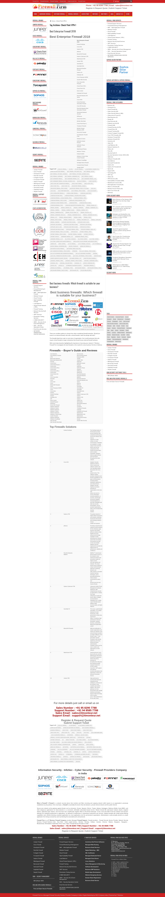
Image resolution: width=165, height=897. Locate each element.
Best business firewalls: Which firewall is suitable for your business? (76, 294)
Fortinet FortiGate (88, 234)
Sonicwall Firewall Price (56, 260)
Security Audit (111, 153)
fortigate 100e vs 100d (56, 226)
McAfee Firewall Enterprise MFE (58, 246)
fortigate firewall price (72, 229)
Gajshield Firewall (38, 189)
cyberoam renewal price (56, 205)
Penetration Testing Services (115, 45)
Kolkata (108, 332)
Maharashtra (128, 332)
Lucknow (114, 332)
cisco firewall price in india (78, 190)
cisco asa (93, 188)
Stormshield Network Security (74, 265)
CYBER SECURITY (39, 320)
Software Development (92, 866)
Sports (109, 168)
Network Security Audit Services (116, 41)
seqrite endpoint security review (58, 258)
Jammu (116, 330)
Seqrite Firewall (38, 191)
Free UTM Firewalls (113, 135)
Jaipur (109, 143)
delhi (114, 325)
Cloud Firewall (37, 298)
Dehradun (109, 325)
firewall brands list (66, 207)
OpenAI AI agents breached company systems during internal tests (122, 230)
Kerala (127, 330)
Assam (126, 316)
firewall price (87, 217)
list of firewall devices (84, 243)
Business (110, 105)
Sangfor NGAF (97, 255)
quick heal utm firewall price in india (82, 255)
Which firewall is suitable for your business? (62, 761)
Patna (108, 337)
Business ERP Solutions (92, 869)
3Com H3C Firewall (62, 169)
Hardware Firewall (45, 14)
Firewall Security (112, 127)
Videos (109, 176)
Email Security (111, 121)
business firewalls (55, 730)
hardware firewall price (81, 236)
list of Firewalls (96, 243)
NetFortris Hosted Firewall (57, 248)
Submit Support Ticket (118, 8)
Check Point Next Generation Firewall (60, 183)
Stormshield (69, 754)
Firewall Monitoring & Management (117, 25)
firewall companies (78, 207)
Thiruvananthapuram (116, 339)
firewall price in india (55, 219)
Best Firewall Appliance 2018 (74, 171)
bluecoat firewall (81, 181)
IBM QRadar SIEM (113, 375)
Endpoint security (112, 123)
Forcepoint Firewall (39, 179)
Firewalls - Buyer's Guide (81, 734)
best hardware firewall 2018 (89, 178)
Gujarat (108, 328)
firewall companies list (92, 207)
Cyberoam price (73, 202)
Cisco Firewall (37, 171)
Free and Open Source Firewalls (115, 381)
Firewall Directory (44, 1)
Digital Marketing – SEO (92, 850)
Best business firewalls (88, 727)
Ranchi (118, 337)
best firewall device (89, 171)
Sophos (84, 751)
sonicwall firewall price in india (73, 260)
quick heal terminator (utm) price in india (60, 255)
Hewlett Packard (70, 739)
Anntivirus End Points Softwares (94, 842)
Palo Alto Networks (63, 749)
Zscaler (78, 761)
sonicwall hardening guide (91, 260)
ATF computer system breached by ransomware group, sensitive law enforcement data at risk (122, 208)
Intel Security (88, 742)
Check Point (65, 730)
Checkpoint (111, 107)
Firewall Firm (36, 1)
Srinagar (109, 339)
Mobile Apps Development (93, 872)
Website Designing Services (93, 875)
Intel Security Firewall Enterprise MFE (60, 744)
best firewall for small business (58, 173)
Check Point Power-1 (77, 183)
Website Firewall (38, 296)
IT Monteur (120, 895)
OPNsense (74, 251)
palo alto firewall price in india (87, 251)
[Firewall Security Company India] (50, 9)
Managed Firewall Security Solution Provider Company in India (62, 895)
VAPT (109, 174)
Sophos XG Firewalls (113, 167)
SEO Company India (101, 895)
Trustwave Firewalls (89, 265)
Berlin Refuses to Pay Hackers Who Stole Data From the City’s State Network (122, 201)
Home (35, 14)
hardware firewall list (67, 236)
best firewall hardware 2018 (72, 176)
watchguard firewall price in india (59, 270)
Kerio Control (62, 243)
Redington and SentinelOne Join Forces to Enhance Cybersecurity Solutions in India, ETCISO (122, 215)
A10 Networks (72, 725)
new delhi (123, 334)
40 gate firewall (79, 169)
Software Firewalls (113, 159)
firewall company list (82, 210)
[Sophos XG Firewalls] (39, 96)
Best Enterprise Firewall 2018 (63, 31)
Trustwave (95, 754)
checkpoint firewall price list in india (79, 188)
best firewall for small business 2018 (79, 173)
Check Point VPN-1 (54, 185)
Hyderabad (128, 328)
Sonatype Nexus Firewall (90, 258)
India (108, 330)
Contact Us (119, 14)
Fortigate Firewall (38, 177)
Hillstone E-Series (81, 739)
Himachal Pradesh (121, 328)
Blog (112, 14)
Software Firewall (59, 14)
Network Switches (112, 147)
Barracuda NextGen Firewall (57, 171)
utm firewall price (68, 267)
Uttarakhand (125, 339)
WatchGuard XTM (74, 270)
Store (127, 14)
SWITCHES (95, 14)
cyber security (126, 321)
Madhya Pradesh (121, 332)
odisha (127, 334)
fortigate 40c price (85, 226)
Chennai (109, 321)
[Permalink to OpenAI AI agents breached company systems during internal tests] (109, 233)
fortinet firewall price (86, 231)
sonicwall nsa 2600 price (66, 263)
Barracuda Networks (55, 727)
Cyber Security (112, 111)
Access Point (85, 14)
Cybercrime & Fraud (113, 115)
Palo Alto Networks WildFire (94, 749)
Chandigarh (127, 319)
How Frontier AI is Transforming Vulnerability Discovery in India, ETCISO (121, 238)
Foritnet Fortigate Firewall (115, 133)
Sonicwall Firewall (38, 187)
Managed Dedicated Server (93, 855)
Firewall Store (111, 129)
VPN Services (111, 178)
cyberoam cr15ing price (56, 195)
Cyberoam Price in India (85, 202)
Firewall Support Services (114, 23)
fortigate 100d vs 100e (83, 222)
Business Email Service (92, 880)
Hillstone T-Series (55, 742)
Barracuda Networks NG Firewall (71, 727)
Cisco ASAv (53, 190)
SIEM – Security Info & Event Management (119, 49)
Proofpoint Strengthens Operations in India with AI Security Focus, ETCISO (122, 259)
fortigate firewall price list (88, 229)
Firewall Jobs (63, 1)
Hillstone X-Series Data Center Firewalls (60, 241)
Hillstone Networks (93, 739)
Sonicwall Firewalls (113, 163)
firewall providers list (83, 219)
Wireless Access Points (114, 188)
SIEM (109, 157)
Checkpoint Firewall (39, 173)
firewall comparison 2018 (56, 212)
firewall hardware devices (90, 214)
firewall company (54, 210)
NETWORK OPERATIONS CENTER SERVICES (39, 332)
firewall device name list (71, 212)
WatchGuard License (113, 182)
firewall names (77, 217)
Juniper (74, 744)
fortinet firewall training (75, 234)
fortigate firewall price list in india (59, 231)
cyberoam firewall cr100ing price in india (75, 195)
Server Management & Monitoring (95, 864)
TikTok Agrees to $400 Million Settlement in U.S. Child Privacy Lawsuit (121, 266)
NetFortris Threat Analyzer (74, 248)
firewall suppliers (96, 219)
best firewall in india (87, 176)
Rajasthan (113, 337)
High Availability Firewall (114, 33)
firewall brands (54, 207)
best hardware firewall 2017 (72, 178)
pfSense (95, 253)
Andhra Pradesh (110, 316)
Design (109, 119)
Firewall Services (73, 14)
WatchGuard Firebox (80, 267)
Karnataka (122, 330)
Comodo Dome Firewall (72, 193)
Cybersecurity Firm (72, 1)
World (109, 192)
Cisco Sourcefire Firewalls (57, 193)
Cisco (73, 732)
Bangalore (109, 319)
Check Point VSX (65, 185)
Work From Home (112, 190)
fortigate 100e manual (56, 224)
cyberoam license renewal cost (77, 200)
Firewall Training (54, 1)
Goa (127, 325)
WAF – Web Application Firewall (116, 27)
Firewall (110, 125)
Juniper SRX (53, 243)
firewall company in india (68, 210)
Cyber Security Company (112, 323)
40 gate (71, 169)
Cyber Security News (113, 113)
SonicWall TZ (78, 263)
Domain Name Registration (93, 877)
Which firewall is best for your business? (71, 759)
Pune (109, 151)
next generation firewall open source (60, 251)
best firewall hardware (56, 176)
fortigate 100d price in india (69, 222)
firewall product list (69, 219)
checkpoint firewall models (79, 185)
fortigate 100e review (85, 224)
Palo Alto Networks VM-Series (83, 253)
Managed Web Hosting (92, 844)
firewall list (53, 217)
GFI (63, 739)
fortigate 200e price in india (71, 226)
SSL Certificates (90, 853)
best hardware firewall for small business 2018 (62, 181)
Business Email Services (92, 847)
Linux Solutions (90, 861)
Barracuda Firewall (39, 185)
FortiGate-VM (74, 231)
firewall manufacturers (65, 217)
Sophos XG (61, 265)
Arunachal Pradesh (120, 316)
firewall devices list (86, 212)
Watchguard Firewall (39, 183)
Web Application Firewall (114, 184)
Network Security (115, 334)
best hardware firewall (56, 178)
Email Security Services (40, 329)
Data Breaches (112, 117)
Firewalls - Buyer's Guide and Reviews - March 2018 (62, 737)
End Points (104, 14)
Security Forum (81, 1)
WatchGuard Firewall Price (94, 267)
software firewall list (75, 258)
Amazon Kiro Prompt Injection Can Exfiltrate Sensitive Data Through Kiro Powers (122, 245)
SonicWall (110, 161)
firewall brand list (91, 205)
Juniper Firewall (38, 169)
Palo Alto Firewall (38, 175)
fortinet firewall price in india (58, 234)
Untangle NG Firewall (55, 267)
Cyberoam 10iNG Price (85, 193)
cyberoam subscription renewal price (74, 205)
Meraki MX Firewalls (85, 246)
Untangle (65, 756)
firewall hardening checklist (57, 214)
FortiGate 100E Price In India (71, 224)
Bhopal (114, 319)
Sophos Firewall (38, 181)
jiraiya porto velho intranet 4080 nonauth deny (85, 241)
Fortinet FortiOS (54, 236)
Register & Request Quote (96, 8)
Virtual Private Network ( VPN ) (116, 37)
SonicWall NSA (54, 263)
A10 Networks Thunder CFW (92, 169)
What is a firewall (112, 186)
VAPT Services (38, 314)
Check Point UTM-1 (88, 183)
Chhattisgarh (115, 321)
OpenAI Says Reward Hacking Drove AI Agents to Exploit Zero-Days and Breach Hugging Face (121, 223)
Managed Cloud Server (92, 858)
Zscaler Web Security (85, 270)
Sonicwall (59, 751)
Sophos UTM (53, 265)
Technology (111, 172)
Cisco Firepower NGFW (63, 190)
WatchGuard (86, 756)
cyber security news (123, 323)
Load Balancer (38, 303)
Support (110, 170)
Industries (110, 141)
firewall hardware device (74, 214)
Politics (109, 149)
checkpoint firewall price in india (58, 188)
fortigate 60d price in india (57, 229)
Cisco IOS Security (92, 190)
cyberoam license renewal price (58, 202)
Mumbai (109, 334)
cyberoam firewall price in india (58, 200)
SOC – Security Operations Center (117, 51)
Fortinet (88, 737)
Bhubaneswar (120, 319)
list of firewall (72, 243)
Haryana (114, 328)
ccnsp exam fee (92, 181)
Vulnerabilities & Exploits (114, 180)
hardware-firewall (112, 139)
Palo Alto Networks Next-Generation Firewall (61, 253)
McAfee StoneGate (73, 246)
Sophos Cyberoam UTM (88, 263)
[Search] (131, 1)
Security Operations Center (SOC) (117, 155)
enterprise (70, 734)
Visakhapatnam (110, 341)
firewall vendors (54, 222)
